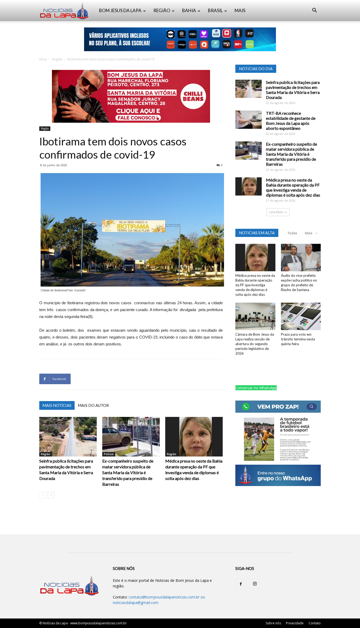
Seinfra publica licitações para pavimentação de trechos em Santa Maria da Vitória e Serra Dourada (293, 90)
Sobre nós (273, 623)
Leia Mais (276, 212)
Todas (292, 233)
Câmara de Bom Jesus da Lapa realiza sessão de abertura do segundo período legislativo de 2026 (254, 343)
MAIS (240, 10)
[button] (314, 10)
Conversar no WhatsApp (256, 387)
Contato (315, 623)
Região (57, 59)
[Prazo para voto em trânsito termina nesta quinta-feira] (301, 316)
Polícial (109, 454)
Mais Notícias (56, 405)
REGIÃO (161, 10)
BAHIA (189, 10)
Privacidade (295, 623)
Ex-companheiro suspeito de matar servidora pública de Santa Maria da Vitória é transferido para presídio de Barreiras (127, 472)
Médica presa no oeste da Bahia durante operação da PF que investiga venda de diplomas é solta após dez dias (293, 187)
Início (43, 59)
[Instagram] (255, 584)
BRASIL (215, 10)
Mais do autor (93, 405)
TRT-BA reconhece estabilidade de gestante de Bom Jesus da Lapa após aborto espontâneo (290, 121)
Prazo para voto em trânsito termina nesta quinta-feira (298, 339)
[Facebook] (240, 584)
